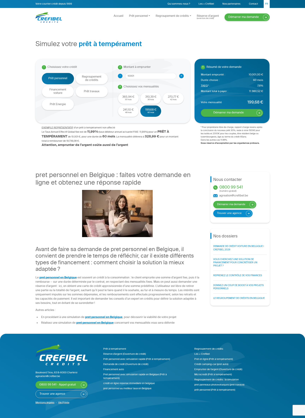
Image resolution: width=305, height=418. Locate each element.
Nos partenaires (231, 4)
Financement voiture (57, 91)
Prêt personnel (138, 16)
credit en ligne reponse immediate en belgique (129, 383)
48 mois (128, 110)
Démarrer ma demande (243, 17)
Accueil (118, 16)
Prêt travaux (91, 91)
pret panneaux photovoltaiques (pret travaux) (219, 385)
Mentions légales (44, 403)
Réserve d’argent (208, 17)
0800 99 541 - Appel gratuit (57, 384)
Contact (253, 4)
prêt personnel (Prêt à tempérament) (214, 390)
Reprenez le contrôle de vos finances (237, 275)
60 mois (150, 110)
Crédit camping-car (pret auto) (211, 364)
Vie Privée (63, 403)
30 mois (128, 98)
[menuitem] (267, 4)
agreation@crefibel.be (233, 196)
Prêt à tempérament (114, 349)
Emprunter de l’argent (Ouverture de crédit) (218, 369)
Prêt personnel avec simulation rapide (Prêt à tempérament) (136, 359)
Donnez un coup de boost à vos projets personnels (238, 287)
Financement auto (113, 369)
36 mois (150, 98)
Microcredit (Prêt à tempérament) (213, 374)
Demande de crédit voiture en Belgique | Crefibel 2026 (238, 248)
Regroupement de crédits (172, 16)
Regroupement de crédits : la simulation (216, 380)
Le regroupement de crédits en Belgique (239, 298)
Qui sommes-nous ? (179, 4)
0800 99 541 (231, 188)
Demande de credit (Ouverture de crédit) (125, 364)
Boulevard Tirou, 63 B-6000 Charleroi (56, 372)
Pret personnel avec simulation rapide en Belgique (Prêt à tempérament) (135, 376)
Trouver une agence (229, 213)
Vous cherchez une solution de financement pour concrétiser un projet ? (235, 262)
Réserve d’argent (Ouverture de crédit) (124, 354)
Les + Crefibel (206, 4)
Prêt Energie (58, 104)
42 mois (173, 98)
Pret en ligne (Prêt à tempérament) (213, 359)
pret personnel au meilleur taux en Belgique (127, 388)
